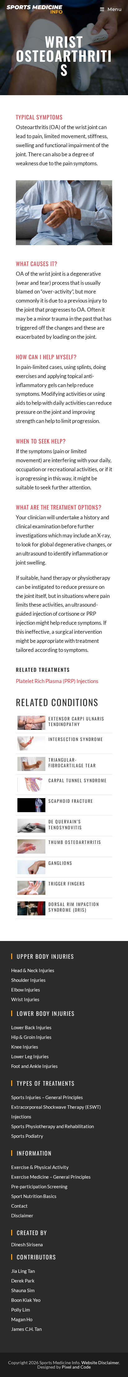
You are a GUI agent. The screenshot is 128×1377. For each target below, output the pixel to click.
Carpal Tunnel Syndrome (77, 780)
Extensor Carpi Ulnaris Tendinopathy (76, 721)
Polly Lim (20, 1309)
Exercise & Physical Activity (40, 1167)
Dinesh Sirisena (27, 1244)
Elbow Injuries (25, 989)
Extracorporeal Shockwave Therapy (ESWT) (56, 1107)
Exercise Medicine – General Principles (51, 1177)
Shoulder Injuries (28, 980)
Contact (19, 1206)
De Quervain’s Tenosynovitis (65, 824)
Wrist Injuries (25, 999)
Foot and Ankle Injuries (34, 1066)
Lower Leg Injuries (30, 1056)
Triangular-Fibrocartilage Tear (72, 762)
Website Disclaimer (100, 1362)
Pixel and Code (76, 1367)
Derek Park (22, 1280)
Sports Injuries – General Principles (47, 1097)
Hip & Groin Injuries (31, 1037)
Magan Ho (21, 1319)
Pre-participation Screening (39, 1186)
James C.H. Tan (26, 1329)
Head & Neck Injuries (32, 970)
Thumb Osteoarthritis (74, 842)
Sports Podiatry (27, 1136)
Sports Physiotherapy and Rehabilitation (52, 1126)
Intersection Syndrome (75, 739)
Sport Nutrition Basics (34, 1196)
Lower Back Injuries (31, 1027)
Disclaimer (22, 1215)
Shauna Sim (22, 1290)
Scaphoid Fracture (70, 801)
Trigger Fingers (66, 883)
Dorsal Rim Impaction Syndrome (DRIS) (73, 907)
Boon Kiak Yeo (25, 1300)
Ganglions (60, 863)
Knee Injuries (24, 1047)
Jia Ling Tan (23, 1271)
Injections (21, 1116)
